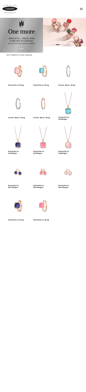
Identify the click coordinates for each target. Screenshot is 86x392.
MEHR (21, 49)
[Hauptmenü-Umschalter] (81, 8)
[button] (53, 44)
